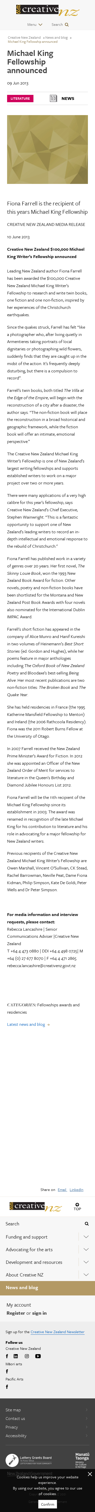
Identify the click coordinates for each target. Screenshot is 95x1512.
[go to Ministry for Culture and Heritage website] (82, 1460)
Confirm (47, 1504)
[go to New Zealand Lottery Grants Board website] (29, 1460)
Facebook (8, 1356)
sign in (39, 1312)
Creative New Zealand (24, 37)
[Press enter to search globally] (86, 1223)
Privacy (12, 1427)
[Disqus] (47, 1110)
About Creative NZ (24, 1274)
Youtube (38, 1356)
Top (77, 1209)
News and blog (22, 1287)
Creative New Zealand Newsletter (58, 1331)
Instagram (27, 1356)
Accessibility (16, 1435)
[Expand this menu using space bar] (86, 1236)
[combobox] (40, 1223)
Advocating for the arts (29, 1249)
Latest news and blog (26, 1024)
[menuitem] (47, 1236)
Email (62, 1189)
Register (16, 1312)
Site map (13, 1410)
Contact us (15, 1418)
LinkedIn (76, 1189)
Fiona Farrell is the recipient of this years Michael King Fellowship (47, 207)
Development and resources (34, 1262)
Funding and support (27, 1236)
